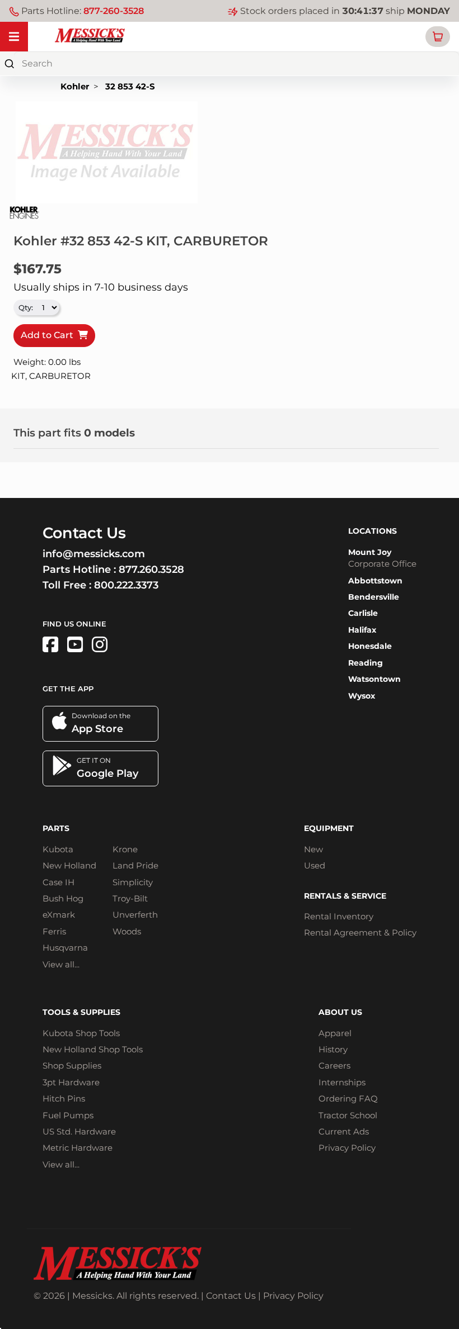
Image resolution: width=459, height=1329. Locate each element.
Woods (127, 931)
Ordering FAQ (348, 1098)
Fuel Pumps (68, 1115)
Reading (365, 663)
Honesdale (370, 646)
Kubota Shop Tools (81, 1033)
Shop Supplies (72, 1065)
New (313, 849)
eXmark (59, 914)
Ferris (54, 931)
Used (314, 865)
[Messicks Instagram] (99, 645)
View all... (61, 964)
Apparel (335, 1033)
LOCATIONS (372, 531)
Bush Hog (63, 898)
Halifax (362, 630)
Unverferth (135, 914)
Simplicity (133, 882)
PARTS (56, 828)
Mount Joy (369, 552)
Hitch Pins (64, 1098)
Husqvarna (65, 947)
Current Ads (344, 1131)
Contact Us (231, 1295)
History (333, 1049)
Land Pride (135, 865)
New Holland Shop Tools (93, 1049)
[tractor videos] (75, 645)
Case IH (58, 882)
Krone (125, 849)
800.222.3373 (126, 585)
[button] (437, 36)
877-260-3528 (113, 11)
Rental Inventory (338, 916)
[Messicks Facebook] (50, 645)
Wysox (361, 696)
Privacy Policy (347, 1147)
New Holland (69, 865)
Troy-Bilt (130, 898)
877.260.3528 (151, 569)
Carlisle (363, 613)
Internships (342, 1082)
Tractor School (348, 1115)
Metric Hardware (78, 1147)
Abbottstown (375, 581)
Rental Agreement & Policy (360, 932)
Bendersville (373, 597)
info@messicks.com (94, 554)
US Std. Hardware (79, 1131)
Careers (334, 1065)
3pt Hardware (71, 1082)
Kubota (58, 849)
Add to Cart (49, 335)
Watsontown (374, 679)
